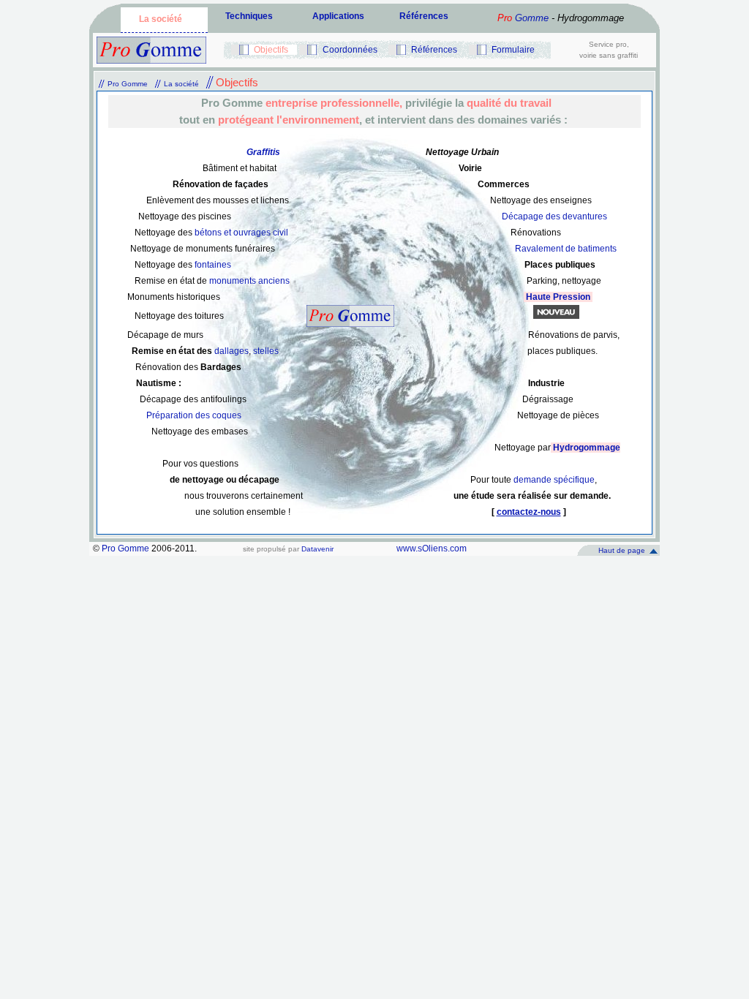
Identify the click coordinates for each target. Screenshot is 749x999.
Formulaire (513, 50)
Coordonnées (350, 50)
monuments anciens (249, 281)
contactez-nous (529, 512)
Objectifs (271, 50)
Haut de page (621, 550)
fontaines (213, 265)
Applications (338, 16)
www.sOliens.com (431, 548)
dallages (231, 351)
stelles (266, 351)
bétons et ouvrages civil (241, 232)
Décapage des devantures (554, 216)
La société (160, 19)
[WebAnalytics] (518, 553)
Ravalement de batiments (566, 249)
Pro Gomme (128, 84)
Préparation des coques (193, 415)
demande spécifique (553, 480)
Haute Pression (558, 297)
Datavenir (317, 549)
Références (423, 16)
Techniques (249, 16)
